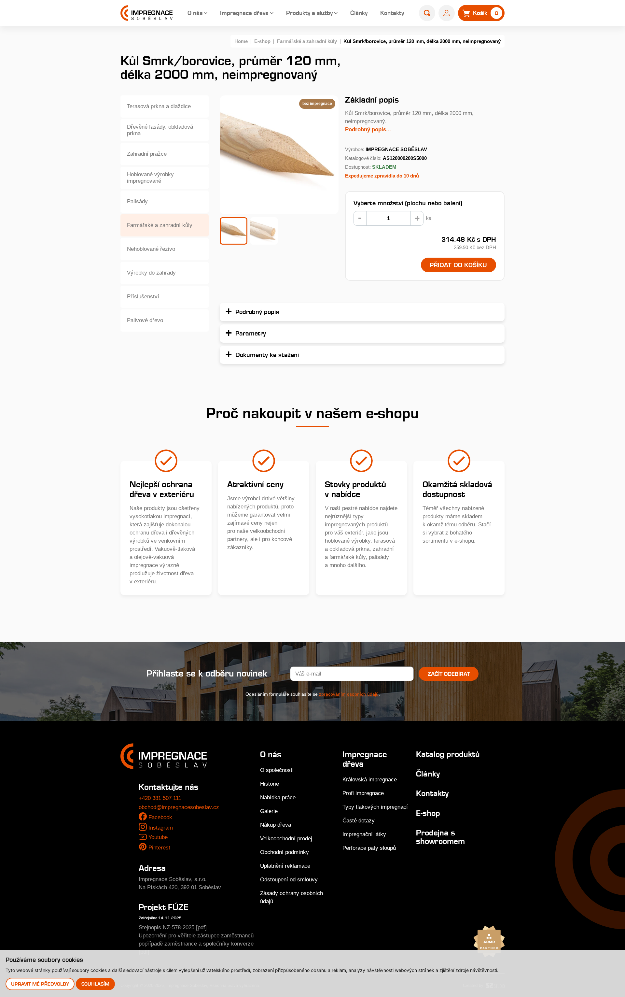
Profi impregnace (363, 793)
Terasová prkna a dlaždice (159, 106)
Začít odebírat (449, 674)
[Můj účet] (446, 13)
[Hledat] (427, 13)
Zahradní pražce (147, 154)
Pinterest (159, 848)
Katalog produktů (448, 754)
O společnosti (277, 770)
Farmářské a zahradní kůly (307, 41)
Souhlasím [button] (95, 984)
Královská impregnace (369, 779)
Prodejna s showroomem (440, 837)
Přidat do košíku (458, 264)
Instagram (160, 828)
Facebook (160, 817)
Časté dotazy (358, 821)
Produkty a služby (309, 12)
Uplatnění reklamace (285, 866)
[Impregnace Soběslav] (146, 13)
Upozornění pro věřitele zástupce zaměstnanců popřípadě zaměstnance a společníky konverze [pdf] (196, 944)
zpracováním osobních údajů (349, 694)
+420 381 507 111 (160, 798)
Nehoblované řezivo (151, 249)
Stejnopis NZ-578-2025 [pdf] (173, 927)
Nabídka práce (278, 797)
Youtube (158, 837)
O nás (195, 12)
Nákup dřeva (275, 825)
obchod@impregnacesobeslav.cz (179, 807)
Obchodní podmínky (284, 852)
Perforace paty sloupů (369, 848)
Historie (269, 784)
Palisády (137, 201)
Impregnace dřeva (244, 12)
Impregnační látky (364, 834)
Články (359, 12)
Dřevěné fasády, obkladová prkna (160, 130)
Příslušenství (143, 296)
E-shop (262, 41)
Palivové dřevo (145, 320)
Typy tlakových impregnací (375, 807)
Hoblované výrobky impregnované (150, 177)
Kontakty (392, 12)
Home (241, 41)
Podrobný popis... (368, 129)
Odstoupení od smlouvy (289, 879)
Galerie (269, 811)
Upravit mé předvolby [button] (40, 984)
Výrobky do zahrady (151, 273)
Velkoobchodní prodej (286, 838)
